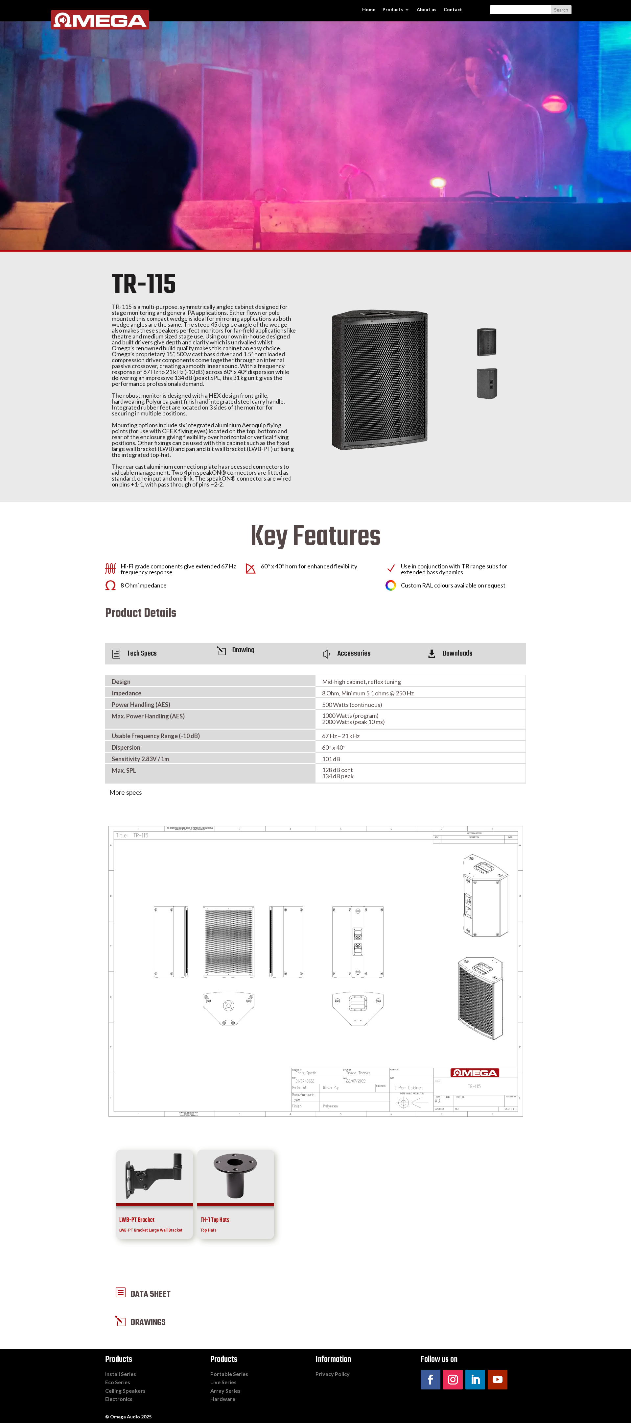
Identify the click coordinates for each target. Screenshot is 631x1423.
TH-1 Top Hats (214, 1220)
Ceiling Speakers (125, 1390)
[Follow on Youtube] (497, 1379)
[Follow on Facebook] (430, 1379)
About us (426, 9)
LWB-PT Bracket (136, 1220)
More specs (125, 792)
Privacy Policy (333, 1374)
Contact (453, 9)
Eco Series (117, 1382)
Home (368, 9)
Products (393, 9)
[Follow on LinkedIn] (475, 1379)
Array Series (225, 1390)
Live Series (223, 1382)
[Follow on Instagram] (453, 1379)
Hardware (222, 1399)
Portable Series (229, 1374)
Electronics (118, 1399)
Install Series (120, 1374)
